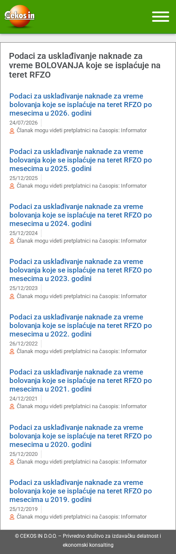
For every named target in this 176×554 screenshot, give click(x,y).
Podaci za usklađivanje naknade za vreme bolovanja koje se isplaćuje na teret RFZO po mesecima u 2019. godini (80, 491)
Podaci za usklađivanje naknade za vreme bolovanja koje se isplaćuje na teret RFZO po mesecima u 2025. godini (80, 160)
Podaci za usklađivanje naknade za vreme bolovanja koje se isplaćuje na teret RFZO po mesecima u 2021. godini (80, 380)
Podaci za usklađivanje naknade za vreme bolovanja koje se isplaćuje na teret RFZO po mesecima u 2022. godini (80, 325)
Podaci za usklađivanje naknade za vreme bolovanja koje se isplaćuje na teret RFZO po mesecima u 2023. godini (80, 270)
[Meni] (160, 17)
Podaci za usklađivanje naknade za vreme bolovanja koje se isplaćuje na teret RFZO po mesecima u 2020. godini (80, 436)
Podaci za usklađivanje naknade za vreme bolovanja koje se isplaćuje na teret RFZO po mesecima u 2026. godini (80, 104)
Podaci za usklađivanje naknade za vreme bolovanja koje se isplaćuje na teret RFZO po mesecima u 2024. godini (80, 215)
